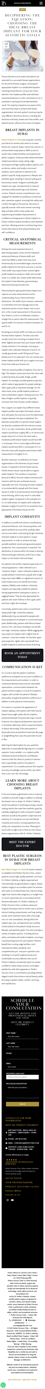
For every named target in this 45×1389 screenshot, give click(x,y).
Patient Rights (11, 1341)
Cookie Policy (22, 1341)
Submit (22, 1104)
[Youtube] (12, 1200)
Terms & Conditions (28, 1339)
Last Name (11, 1043)
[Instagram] (7, 1200)
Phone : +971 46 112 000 (17, 1139)
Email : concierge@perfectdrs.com (23, 1143)
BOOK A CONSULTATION (22, 3)
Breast (22, 9)
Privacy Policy (15, 1339)
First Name (11, 1033)
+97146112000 (17, 1320)
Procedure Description (17, 1084)
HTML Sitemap (26, 1344)
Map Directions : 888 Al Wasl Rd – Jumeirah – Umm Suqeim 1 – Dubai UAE (22, 1132)
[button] (3, 1385)
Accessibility (32, 1341)
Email (9, 1063)
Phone (9, 1053)
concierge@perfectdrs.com (22, 1325)
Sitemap (17, 1344)
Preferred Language (15, 1074)
